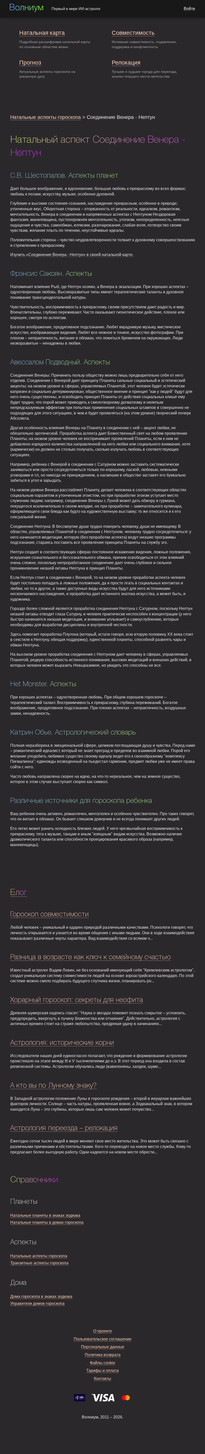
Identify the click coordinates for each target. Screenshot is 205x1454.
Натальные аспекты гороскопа (45, 117)
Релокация (126, 62)
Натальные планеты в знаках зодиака (45, 1215)
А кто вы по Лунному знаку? (53, 1086)
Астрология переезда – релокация (64, 1128)
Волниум (26, 8)
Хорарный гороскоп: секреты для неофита (76, 1000)
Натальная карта (42, 33)
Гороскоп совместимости (49, 914)
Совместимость (133, 33)
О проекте (102, 1331)
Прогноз (30, 62)
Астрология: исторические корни (62, 1043)
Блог (18, 892)
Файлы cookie (102, 1363)
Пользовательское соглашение (103, 1339)
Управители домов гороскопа (37, 1303)
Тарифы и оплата (102, 1370)
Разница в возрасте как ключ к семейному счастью (90, 957)
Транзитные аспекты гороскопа (39, 1263)
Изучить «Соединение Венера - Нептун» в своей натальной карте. (72, 255)
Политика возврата (102, 1355)
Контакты (102, 1378)
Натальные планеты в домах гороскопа (47, 1222)
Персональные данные (102, 1347)
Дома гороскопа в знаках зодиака (41, 1296)
